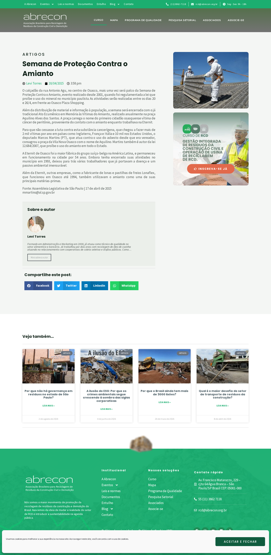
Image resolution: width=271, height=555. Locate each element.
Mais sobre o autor (39, 257)
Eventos (45, 4)
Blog (112, 4)
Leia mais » (48, 405)
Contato (129, 4)
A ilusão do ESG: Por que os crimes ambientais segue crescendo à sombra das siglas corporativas (106, 396)
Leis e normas (66, 4)
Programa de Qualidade (143, 20)
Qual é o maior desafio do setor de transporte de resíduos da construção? (222, 394)
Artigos (33, 54)
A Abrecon (30, 4)
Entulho (101, 4)
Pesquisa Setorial (182, 20)
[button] (38, 285)
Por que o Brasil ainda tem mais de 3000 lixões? (164, 392)
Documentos (85, 4)
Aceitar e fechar (240, 542)
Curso (98, 19)
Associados (212, 20)
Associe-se (236, 20)
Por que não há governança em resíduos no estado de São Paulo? (48, 394)
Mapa (114, 20)
